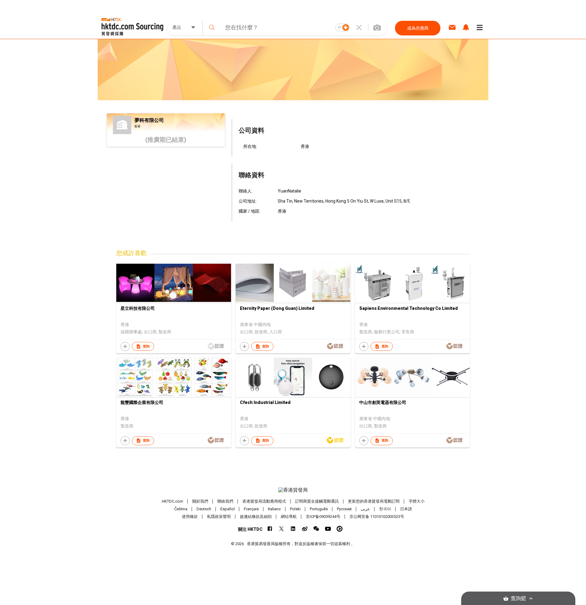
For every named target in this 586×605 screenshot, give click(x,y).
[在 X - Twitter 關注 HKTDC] (281, 529)
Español (227, 509)
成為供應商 (418, 28)
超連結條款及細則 (256, 516)
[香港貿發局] (293, 490)
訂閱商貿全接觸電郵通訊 (317, 501)
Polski (295, 509)
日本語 (406, 509)
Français (251, 509)
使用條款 (190, 516)
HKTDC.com (172, 501)
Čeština (180, 509)
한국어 (385, 509)
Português (319, 509)
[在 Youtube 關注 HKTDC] (328, 529)
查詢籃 (518, 598)
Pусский (344, 509)
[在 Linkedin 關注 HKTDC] (293, 529)
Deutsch (204, 509)
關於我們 (200, 501)
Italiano (274, 509)
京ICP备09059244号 (323, 516)
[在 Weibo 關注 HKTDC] (305, 529)
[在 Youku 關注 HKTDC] (339, 529)
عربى (365, 509)
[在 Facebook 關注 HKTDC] (270, 529)
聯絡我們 (225, 501)
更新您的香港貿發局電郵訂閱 (374, 501)
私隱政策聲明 (219, 516)
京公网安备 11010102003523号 (376, 516)
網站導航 (289, 516)
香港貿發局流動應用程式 (264, 501)
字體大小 (417, 501)
